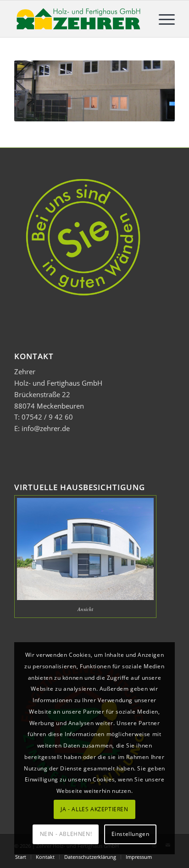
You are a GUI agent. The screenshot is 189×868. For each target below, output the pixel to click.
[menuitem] (162, 18)
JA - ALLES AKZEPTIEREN (94, 809)
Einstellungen (130, 834)
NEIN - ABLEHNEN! (66, 834)
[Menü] (162, 18)
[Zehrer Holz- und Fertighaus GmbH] (78, 18)
